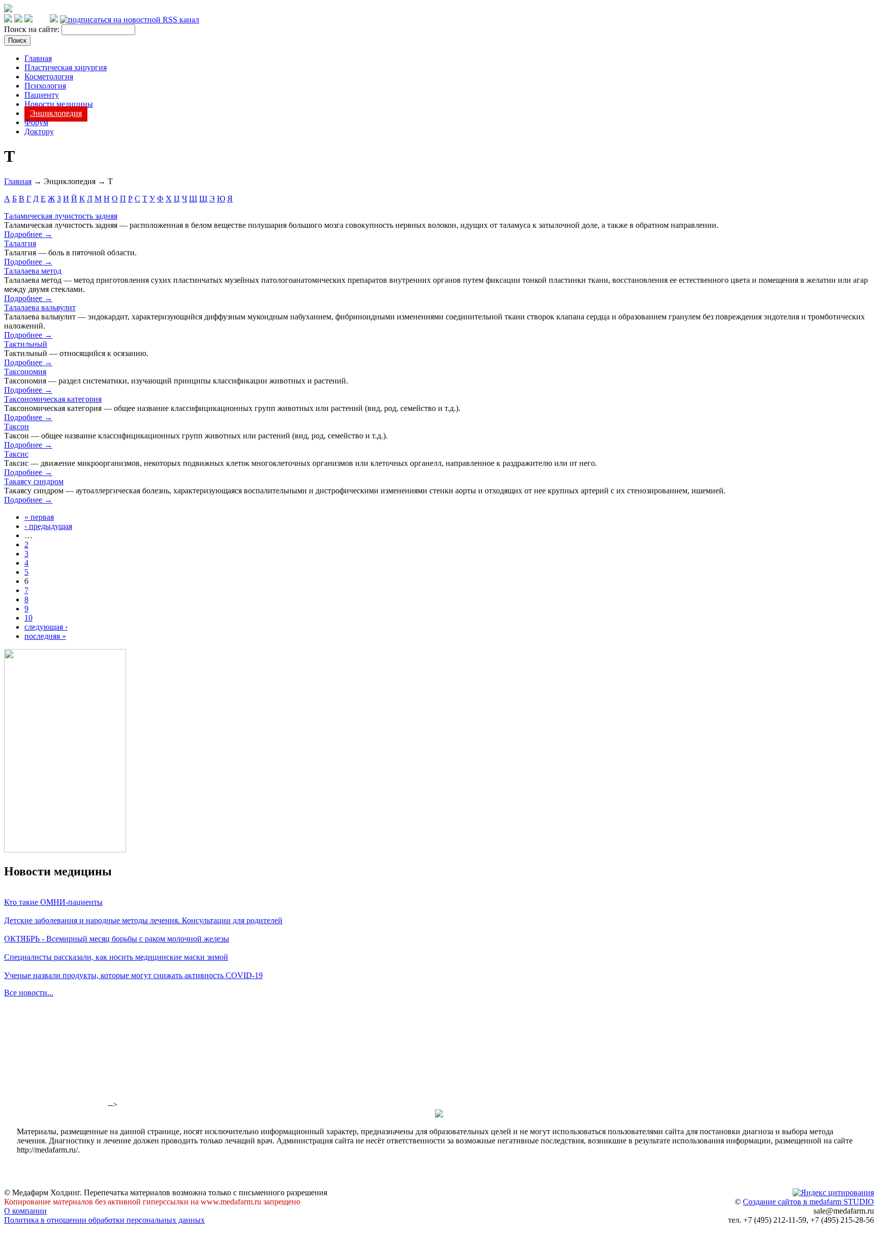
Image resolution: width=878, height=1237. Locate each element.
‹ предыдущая (48, 526)
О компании (25, 1210)
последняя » (45, 636)
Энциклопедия (56, 113)
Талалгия (20, 243)
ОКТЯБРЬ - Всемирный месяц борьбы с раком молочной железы (116, 938)
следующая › (46, 627)
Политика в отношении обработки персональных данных (104, 1220)
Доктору (39, 131)
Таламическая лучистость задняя (60, 216)
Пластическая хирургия (65, 67)
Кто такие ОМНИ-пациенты (53, 902)
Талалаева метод (32, 271)
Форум (36, 122)
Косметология (48, 76)
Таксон (16, 426)
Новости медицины (58, 104)
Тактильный (25, 344)
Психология (45, 85)
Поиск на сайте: (32, 29)
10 (28, 617)
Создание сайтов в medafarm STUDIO (808, 1201)
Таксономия (25, 371)
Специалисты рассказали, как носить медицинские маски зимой (116, 957)
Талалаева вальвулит (40, 307)
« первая (39, 517)
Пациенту (41, 95)
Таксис (16, 454)
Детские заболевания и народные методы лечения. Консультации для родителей (143, 920)
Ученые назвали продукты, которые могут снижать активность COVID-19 (133, 975)
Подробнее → (28, 234)
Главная (38, 58)
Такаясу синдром (34, 481)
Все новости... (28, 992)
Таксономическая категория (53, 399)
